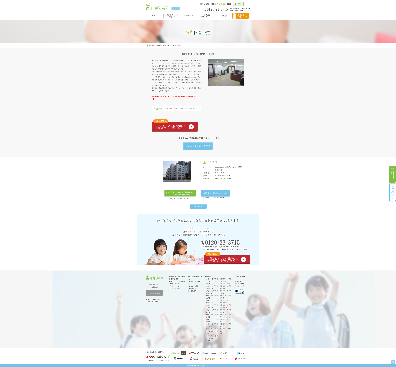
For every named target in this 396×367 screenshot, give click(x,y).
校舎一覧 (165, 45)
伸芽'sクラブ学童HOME (155, 45)
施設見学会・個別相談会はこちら (215, 193)
